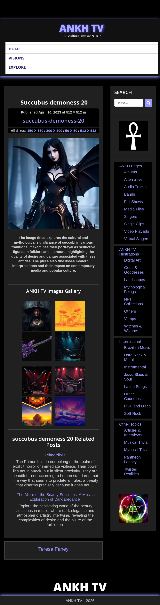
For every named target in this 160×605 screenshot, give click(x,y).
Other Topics (130, 424)
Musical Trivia (136, 442)
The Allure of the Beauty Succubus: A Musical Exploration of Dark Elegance (56, 496)
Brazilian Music (137, 347)
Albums (130, 172)
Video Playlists (136, 231)
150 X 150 (35, 131)
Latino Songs (135, 386)
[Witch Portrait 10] (37, 329)
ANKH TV (81, 28)
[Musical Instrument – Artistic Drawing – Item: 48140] (70, 394)
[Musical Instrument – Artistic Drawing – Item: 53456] (70, 329)
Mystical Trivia (136, 450)
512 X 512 (88, 131)
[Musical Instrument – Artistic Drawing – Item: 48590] (37, 359)
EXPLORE (17, 67)
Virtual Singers (136, 239)
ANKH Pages (130, 166)
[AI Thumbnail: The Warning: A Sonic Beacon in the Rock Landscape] (70, 359)
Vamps (130, 319)
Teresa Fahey (53, 549)
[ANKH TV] (133, 149)
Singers (130, 216)
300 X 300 (54, 131)
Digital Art (132, 260)
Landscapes (134, 280)
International (130, 341)
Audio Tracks (135, 187)
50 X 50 (71, 131)
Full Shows (133, 202)
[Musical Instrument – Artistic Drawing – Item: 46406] (70, 424)
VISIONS (16, 58)
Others (130, 311)
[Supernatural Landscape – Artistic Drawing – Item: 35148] (37, 424)
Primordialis (55, 455)
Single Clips (134, 224)
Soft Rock (132, 413)
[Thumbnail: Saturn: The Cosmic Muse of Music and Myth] (37, 394)
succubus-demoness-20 (53, 120)
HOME (14, 48)
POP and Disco (137, 406)
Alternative (133, 179)
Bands (129, 194)
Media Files (134, 209)
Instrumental (135, 367)
